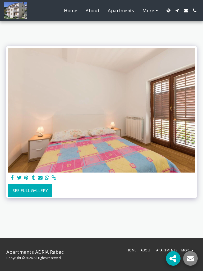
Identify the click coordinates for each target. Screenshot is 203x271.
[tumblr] (33, 177)
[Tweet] (19, 177)
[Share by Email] (40, 177)
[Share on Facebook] (12, 177)
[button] (177, 10)
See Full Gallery (30, 190)
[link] (54, 177)
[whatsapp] (47, 177)
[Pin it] (26, 177)
